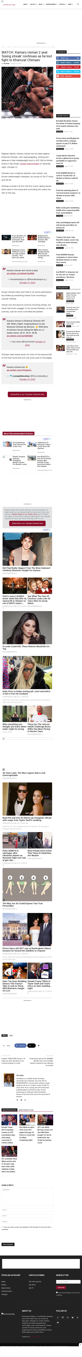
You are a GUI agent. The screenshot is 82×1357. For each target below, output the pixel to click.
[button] (78, 4)
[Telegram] (72, 1317)
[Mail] (22, 1100)
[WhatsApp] (26, 1100)
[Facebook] (58, 1317)
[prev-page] (2, 1176)
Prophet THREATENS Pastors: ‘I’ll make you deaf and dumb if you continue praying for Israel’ (13, 1061)
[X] (77, 1317)
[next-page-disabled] (6, 1176)
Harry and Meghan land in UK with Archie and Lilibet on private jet (67, 225)
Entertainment (51, 4)
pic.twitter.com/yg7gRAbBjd (20, 335)
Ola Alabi (6, 63)
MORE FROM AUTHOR (26, 1110)
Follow (76, 62)
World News (60, 166)
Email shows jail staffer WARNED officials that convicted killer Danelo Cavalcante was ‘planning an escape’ (41, 1062)
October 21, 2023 (27, 283)
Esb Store (32, 1285)
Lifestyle (62, 4)
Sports (9, 47)
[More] (38, 1045)
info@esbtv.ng (35, 1337)
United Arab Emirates (29, 164)
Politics (32, 4)
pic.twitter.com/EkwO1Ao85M (20, 273)
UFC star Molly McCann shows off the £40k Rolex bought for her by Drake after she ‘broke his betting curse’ (45, 1135)
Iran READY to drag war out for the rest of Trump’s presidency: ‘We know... (67, 274)
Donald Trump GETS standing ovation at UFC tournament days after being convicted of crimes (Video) (8, 1135)
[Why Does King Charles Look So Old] (60, 324)
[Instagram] (18, 1100)
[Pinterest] (67, 1317)
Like (78, 58)
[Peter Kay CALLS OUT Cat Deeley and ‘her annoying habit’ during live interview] (60, 310)
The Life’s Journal (35, 1281)
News (25, 4)
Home (3, 47)
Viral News (41, 1124)
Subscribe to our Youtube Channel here (27, 394)
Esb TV (31, 1288)
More (69, 4)
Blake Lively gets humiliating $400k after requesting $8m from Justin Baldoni (67, 210)
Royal (41, 4)
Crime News (70, 339)
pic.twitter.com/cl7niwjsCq (19, 370)
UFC (11, 1035)
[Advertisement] (41, 24)
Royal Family (60, 149)
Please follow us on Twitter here (25, 514)
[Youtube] (58, 1322)
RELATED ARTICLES (9, 1110)
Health (68, 326)
